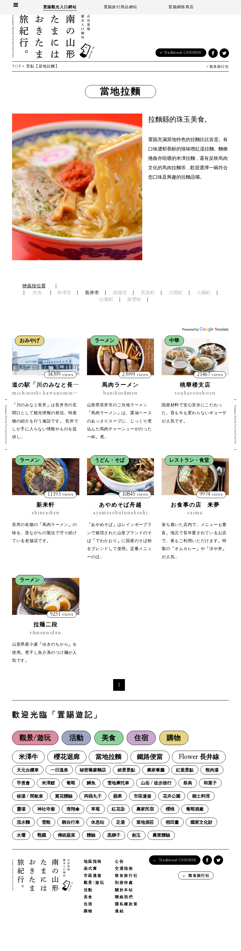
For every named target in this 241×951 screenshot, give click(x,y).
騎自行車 (71, 822)
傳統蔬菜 (66, 835)
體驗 (91, 835)
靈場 (21, 809)
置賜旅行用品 (120, 7)
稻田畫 (172, 822)
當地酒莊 (145, 822)
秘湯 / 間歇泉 (30, 796)
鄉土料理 (201, 796)
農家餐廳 (156, 770)
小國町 (204, 292)
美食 (109, 738)
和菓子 (210, 783)
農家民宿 (145, 809)
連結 (119, 911)
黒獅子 (113, 835)
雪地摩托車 (118, 783)
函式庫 (91, 869)
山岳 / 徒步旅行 (156, 783)
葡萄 (70, 783)
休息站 (97, 822)
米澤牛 (28, 757)
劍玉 (136, 835)
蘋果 (117, 796)
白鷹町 (106, 299)
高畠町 (148, 292)
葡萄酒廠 (195, 809)
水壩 (21, 835)
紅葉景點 (185, 770)
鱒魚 (91, 783)
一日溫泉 (59, 770)
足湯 (120, 822)
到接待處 (124, 883)
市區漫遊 (142, 796)
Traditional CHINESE (182, 53)
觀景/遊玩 (35, 738)
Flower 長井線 (199, 757)
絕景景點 (126, 770)
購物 (174, 738)
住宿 (141, 738)
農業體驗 (161, 835)
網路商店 (181, 7)
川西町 (176, 292)
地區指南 (93, 862)
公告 (119, 862)
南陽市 (120, 292)
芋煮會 (23, 783)
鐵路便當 (150, 757)
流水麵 (23, 822)
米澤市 (64, 292)
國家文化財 (201, 822)
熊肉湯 (212, 770)
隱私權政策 (126, 904)
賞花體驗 (64, 796)
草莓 (95, 809)
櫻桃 (170, 809)
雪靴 (46, 822)
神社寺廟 (46, 809)
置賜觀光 (60, 7)
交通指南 (124, 869)
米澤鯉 (48, 783)
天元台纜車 (28, 770)
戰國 (41, 835)
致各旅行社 (218, 66)
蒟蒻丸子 (93, 796)
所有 (37, 292)
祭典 (187, 783)
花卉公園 (171, 796)
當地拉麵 (108, 757)
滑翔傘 (73, 809)
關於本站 (124, 890)
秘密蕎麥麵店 (93, 770)
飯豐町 (134, 299)
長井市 (92, 292)
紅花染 (118, 809)
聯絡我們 (124, 897)
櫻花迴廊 (67, 757)
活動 (76, 738)
